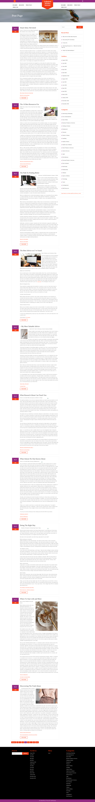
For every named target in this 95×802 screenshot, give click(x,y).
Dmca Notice (21, 5)
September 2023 (65, 75)
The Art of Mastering (24, 516)
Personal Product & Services (68, 160)
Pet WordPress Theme (44, 800)
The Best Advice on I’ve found (31, 251)
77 (22, 742)
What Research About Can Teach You (33, 395)
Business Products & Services (68, 122)
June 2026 (64, 66)
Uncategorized (65, 185)
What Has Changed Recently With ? (26, 161)
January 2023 (65, 97)
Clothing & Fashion (69, 760)
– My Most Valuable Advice (30, 326)
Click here (39, 281)
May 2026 (64, 69)
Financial (64, 132)
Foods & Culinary (66, 135)
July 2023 (31, 765)
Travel (63, 182)
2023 (15, 31)
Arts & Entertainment (66, 116)
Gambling (64, 138)
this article (28, 317)
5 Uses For (65, 42)
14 (16, 28)
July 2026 (64, 63)
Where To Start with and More (31, 599)
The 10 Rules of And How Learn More (27, 587)
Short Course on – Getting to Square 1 (27, 589)
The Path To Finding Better (29, 173)
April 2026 (64, 72)
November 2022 (65, 103)
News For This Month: (24, 239)
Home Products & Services (68, 147)
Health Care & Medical (67, 144)
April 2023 (64, 91)
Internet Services (65, 150)
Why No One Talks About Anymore (70, 36)
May (15, 28)
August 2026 (65, 60)
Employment (65, 129)
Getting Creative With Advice (25, 163)
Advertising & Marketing (67, 113)
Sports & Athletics (66, 175)
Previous (13, 742)
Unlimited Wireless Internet (47, 3)
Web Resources (65, 188)
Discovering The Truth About (30, 686)
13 (16, 327)
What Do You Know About (24, 95)
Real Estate (64, 166)
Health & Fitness (65, 141)
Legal (63, 154)
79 (28, 742)
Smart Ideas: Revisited (28, 28)
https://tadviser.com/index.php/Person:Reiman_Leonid (71, 193)
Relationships (65, 169)
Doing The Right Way (27, 525)
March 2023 (64, 94)
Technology (68, 790)
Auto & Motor (65, 119)
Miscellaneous (65, 157)
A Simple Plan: (23, 386)
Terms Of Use (15, 7)
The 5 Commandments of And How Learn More (28, 734)
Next (37, 742)
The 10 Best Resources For (29, 104)
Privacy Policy (29, 5)
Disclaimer (15, 5)
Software (64, 172)
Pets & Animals (65, 163)
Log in (49, 753)
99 (33, 742)
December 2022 (65, 100)
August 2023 (65, 78)
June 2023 (64, 85)
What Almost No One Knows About (32, 459)
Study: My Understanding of (68, 50)
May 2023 (64, 88)
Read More (24, 98)
